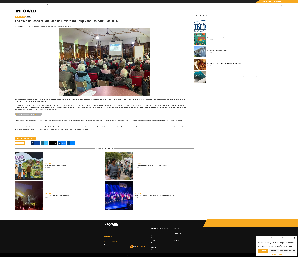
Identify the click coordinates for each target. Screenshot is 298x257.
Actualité (153, 230)
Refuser (274, 251)
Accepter (263, 251)
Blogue (152, 249)
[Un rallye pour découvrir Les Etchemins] (29, 166)
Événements (49, 5)
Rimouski (176, 238)
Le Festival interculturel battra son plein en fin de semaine (151, 165)
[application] (28, 114)
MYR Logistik (132, 255)
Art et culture (154, 245)
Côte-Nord (177, 240)
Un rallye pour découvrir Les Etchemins (55, 165)
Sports (152, 238)
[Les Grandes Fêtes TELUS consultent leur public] (29, 195)
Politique (153, 242)
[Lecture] (17, 114)
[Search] (281, 5)
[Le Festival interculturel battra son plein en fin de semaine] (119, 166)
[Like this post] (28, 143)
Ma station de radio (31, 5)
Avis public (153, 247)
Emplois (41, 5)
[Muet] (35, 114)
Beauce (176, 230)
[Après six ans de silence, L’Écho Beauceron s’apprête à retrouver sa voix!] (119, 195)
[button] (295, 238)
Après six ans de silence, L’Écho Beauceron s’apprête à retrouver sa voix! (155, 195)
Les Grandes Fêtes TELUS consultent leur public (58, 195)
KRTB (28, 16)
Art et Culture (20, 16)
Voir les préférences (287, 251)
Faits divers (154, 233)
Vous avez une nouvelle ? (267, 1)
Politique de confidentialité (276, 254)
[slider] (39, 114)
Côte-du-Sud (177, 233)
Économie (153, 240)
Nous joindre (277, 1)
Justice (152, 235)
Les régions (19, 5)
